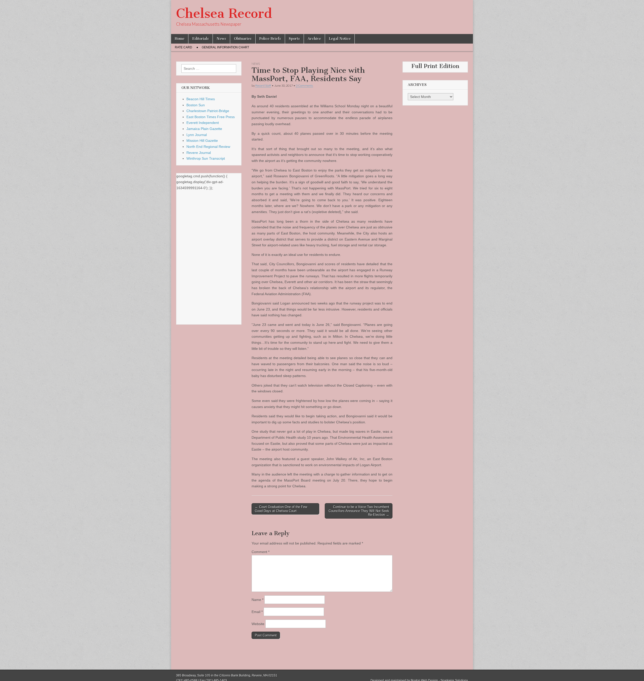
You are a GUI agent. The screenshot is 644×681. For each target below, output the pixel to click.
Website (258, 624)
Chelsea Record (224, 13)
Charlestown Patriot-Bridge (207, 111)
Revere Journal (198, 153)
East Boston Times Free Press (210, 117)
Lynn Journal (196, 135)
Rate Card (183, 47)
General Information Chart (225, 47)
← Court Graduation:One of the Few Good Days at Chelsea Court (281, 509)
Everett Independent (202, 123)
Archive (314, 39)
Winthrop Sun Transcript (205, 158)
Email (257, 612)
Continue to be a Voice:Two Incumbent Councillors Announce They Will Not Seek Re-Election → (359, 511)
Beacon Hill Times (200, 99)
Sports (294, 39)
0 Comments (304, 85)
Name (257, 600)
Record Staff (263, 85)
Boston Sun (195, 105)
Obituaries (243, 39)
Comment (260, 552)
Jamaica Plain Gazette (204, 129)
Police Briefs (270, 39)
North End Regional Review (208, 147)
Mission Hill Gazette (202, 141)
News (221, 39)
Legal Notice (340, 39)
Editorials (200, 39)
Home (179, 39)
